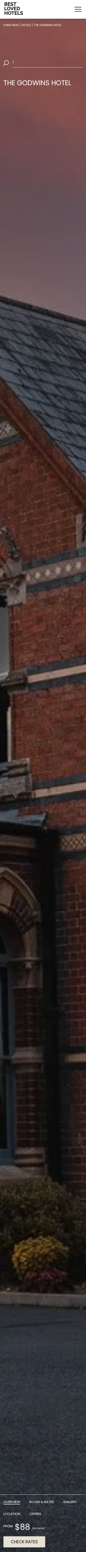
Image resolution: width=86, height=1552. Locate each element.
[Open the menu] (78, 9)
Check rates (24, 1542)
